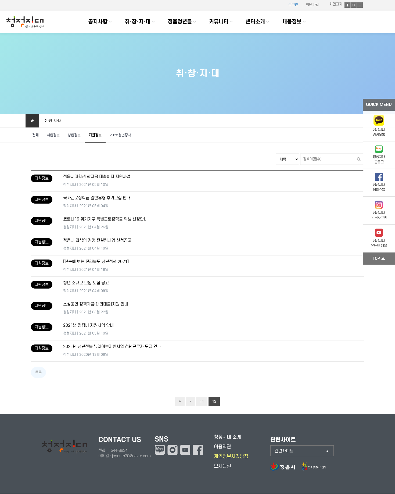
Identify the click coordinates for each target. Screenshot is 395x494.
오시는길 (222, 466)
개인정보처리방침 (231, 456)
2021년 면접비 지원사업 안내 (88, 325)
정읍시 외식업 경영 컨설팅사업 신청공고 (97, 240)
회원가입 (312, 5)
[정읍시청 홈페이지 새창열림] (285, 469)
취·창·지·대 (137, 22)
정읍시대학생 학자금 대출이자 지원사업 (96, 177)
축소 (360, 5)
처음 (180, 401)
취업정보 (53, 135)
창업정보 (74, 135)
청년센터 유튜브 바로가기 (185, 450)
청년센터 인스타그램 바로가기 (172, 450)
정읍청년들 (180, 22)
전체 (35, 135)
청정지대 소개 (227, 437)
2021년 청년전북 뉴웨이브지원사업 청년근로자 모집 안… (112, 346)
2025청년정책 (120, 135)
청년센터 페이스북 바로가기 (198, 450)
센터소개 (255, 22)
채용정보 (291, 22)
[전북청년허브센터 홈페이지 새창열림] (313, 469)
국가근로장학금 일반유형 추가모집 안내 (96, 198)
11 (202, 401)
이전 (190, 401)
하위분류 (110, 21)
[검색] (358, 159)
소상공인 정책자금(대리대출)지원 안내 (95, 304)
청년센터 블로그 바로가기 (160, 450)
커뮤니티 (218, 22)
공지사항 (97, 22)
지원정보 (95, 135)
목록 (38, 372)
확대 (347, 5)
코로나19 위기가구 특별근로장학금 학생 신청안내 (105, 219)
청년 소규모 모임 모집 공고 (86, 283)
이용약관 (222, 446)
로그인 (293, 5)
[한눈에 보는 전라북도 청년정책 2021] (96, 262)
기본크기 (353, 5)
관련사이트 (284, 451)
